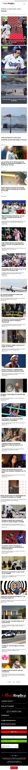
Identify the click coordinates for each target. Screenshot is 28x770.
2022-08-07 (3, 400)
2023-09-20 (4, 250)
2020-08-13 (4, 627)
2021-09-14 (4, 477)
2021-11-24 (4, 451)
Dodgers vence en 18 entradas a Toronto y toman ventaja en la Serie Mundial (14, 70)
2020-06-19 (4, 651)
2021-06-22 (4, 527)
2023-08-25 (3, 300)
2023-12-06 (4, 224)
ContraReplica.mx (20, 759)
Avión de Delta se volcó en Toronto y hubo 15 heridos (14, 100)
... (1, 143)
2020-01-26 (4, 676)
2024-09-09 (4, 196)
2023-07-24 (4, 326)
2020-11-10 (3, 602)
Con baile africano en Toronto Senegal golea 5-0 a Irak (14, 41)
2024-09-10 (4, 170)
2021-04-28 (4, 553)
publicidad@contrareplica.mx (14, 762)
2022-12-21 (4, 351)
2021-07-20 (3, 501)
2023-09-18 (4, 276)
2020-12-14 (4, 578)
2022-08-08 (4, 375)
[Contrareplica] (8, 3)
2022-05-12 (4, 425)
